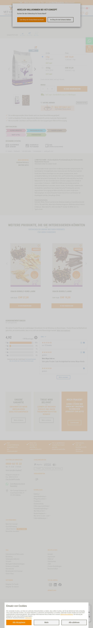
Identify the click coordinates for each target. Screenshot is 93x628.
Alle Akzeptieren (19, 622)
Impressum (28, 618)
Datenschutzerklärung (66, 614)
